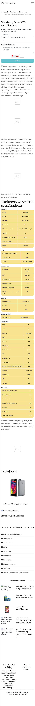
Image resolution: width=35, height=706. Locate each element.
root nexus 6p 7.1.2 (9, 688)
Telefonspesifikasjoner (18, 12)
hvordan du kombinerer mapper (9, 670)
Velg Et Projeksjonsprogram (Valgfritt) (13, 37)
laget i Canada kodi (8, 673)
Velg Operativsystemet (8, 31)
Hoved (5, 12)
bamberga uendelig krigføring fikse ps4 (9, 680)
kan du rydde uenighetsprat (9, 676)
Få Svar (17, 61)
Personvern (23, 694)
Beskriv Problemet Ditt (8, 44)
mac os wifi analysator (9, 685)
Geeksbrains (8, 3)
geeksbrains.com (13, 694)
